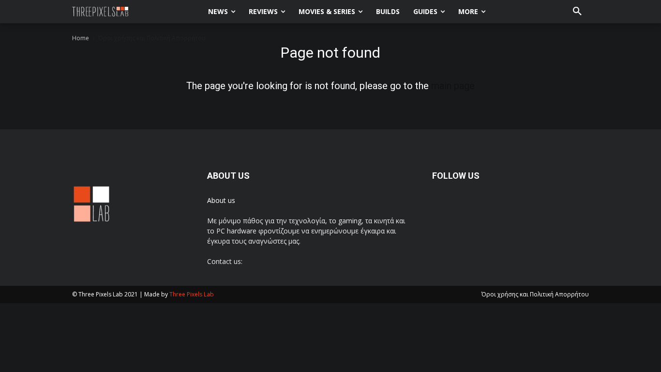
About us (221, 200)
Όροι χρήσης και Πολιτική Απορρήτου (535, 294)
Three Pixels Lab (191, 294)
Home (80, 38)
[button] (577, 11)
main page (453, 86)
